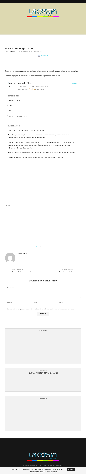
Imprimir (74, 84)
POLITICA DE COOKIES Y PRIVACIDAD (43, 472)
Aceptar (70, 469)
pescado (9, 205)
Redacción (14, 51)
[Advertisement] (43, 25)
